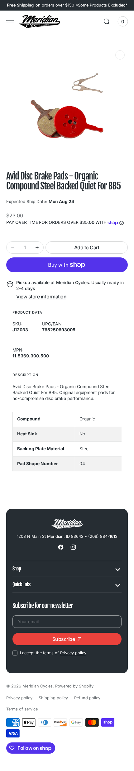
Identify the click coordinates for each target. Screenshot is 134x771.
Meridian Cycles (37, 686)
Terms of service (22, 709)
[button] (10, 21)
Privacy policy (73, 653)
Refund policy (87, 698)
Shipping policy (53, 698)
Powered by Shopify (74, 686)
